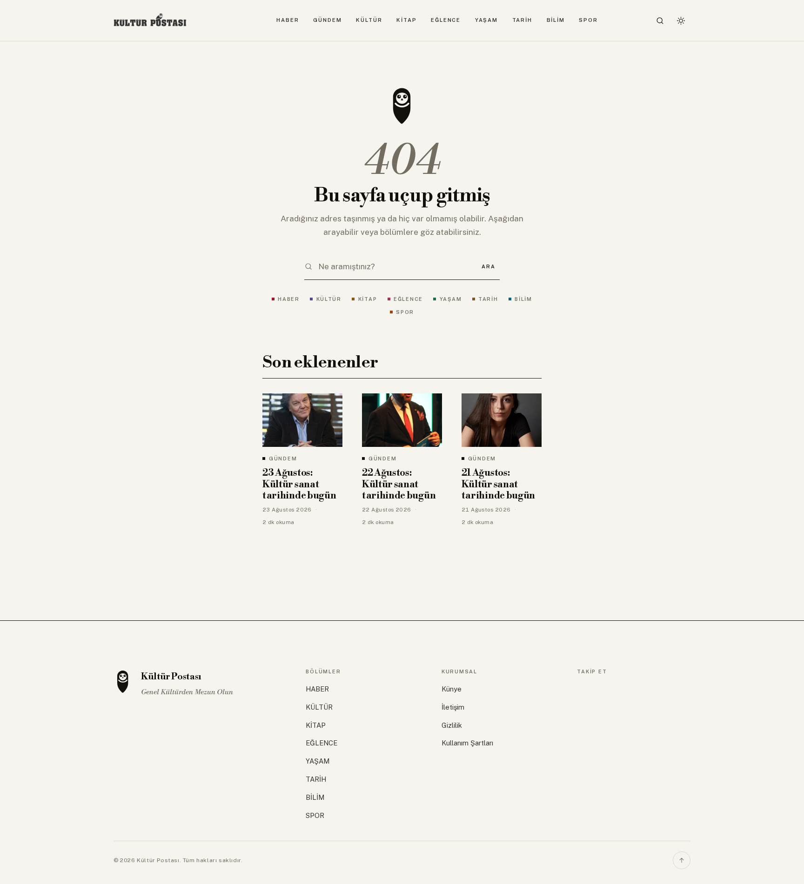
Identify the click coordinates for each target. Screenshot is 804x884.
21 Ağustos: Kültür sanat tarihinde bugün (498, 484)
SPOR (588, 20)
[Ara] (660, 20)
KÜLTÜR (369, 20)
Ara (488, 266)
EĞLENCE (446, 20)
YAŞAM (486, 20)
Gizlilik (452, 725)
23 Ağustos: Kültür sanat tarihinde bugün (299, 484)
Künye (452, 689)
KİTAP (406, 20)
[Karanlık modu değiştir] (680, 20)
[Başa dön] (681, 860)
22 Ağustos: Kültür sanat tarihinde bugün (399, 484)
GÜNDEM (327, 20)
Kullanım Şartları (467, 743)
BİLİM (556, 20)
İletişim (453, 707)
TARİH (522, 20)
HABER (287, 20)
